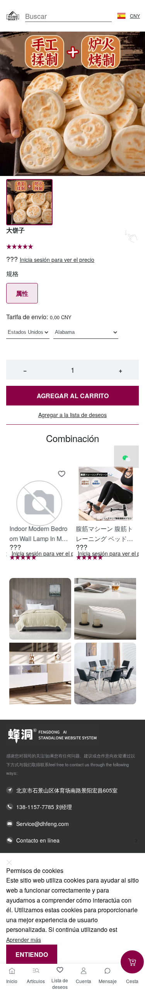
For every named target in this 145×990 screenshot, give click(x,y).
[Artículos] (36, 971)
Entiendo (31, 954)
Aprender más (23, 939)
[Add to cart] (132, 962)
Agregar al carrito (73, 395)
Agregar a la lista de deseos (72, 415)
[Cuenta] (83, 971)
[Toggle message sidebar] (107, 971)
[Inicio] (12, 971)
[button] (121, 16)
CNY (135, 15)
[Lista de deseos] (60, 970)
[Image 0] (29, 202)
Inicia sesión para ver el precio (57, 259)
